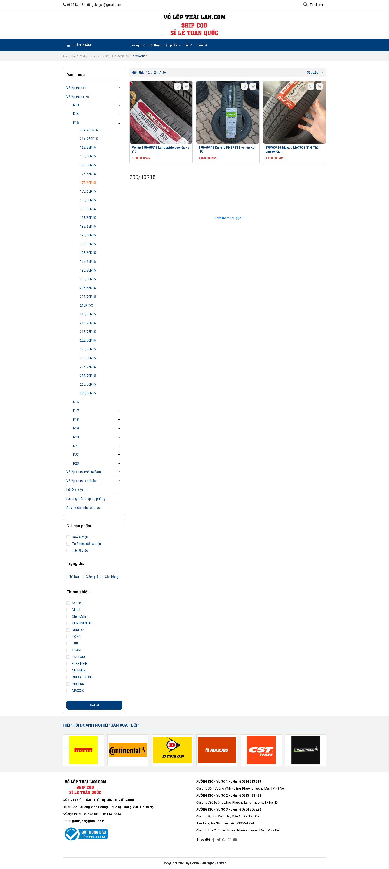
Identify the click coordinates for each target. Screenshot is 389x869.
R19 (76, 428)
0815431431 (76, 5)
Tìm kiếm (316, 5)
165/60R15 (88, 156)
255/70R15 (88, 375)
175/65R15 (88, 191)
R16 (76, 402)
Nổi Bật (74, 577)
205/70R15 (88, 297)
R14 (76, 114)
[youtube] (235, 840)
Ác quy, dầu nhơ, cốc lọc (83, 508)
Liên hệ (202, 45)
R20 (76, 437)
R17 (76, 411)
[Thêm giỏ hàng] (186, 86)
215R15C (86, 305)
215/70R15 (88, 323)
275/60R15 (88, 393)
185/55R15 (88, 209)
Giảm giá (92, 577)
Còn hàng (111, 577)
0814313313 (112, 814)
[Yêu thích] (177, 86)
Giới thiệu (154, 45)
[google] (224, 840)
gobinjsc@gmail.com (106, 5)
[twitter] (219, 840)
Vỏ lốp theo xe (76, 88)
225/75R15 (88, 349)
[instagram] (229, 840)
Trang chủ (137, 45)
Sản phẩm (83, 45)
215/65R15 (88, 314)
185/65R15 (88, 226)
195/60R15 (88, 253)
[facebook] (213, 840)
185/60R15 (88, 218)
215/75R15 (88, 332)
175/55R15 (88, 174)
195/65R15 (88, 261)
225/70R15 (88, 340)
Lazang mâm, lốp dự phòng (85, 499)
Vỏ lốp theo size (90, 56)
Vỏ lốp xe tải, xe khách (81, 481)
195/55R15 (88, 244)
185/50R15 (88, 200)
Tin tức (189, 45)
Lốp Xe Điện (74, 490)
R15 (107, 56)
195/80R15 (88, 270)
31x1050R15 (89, 139)
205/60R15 (88, 279)
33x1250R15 (89, 130)
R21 (76, 446)
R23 (76, 463)
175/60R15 (122, 56)
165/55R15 (88, 147)
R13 (76, 105)
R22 (76, 454)
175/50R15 (88, 165)
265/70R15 (88, 384)
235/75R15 (88, 367)
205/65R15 (88, 288)
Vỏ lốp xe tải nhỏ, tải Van (83, 472)
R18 (76, 419)
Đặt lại (94, 705)
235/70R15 (88, 358)
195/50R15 (88, 235)
